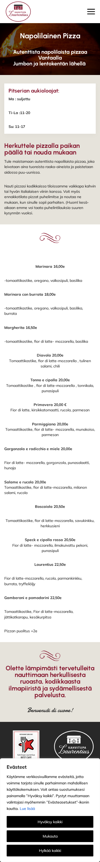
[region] (50, 810)
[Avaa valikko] (91, 11)
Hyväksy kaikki (50, 821)
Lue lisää (27, 808)
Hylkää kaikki (50, 850)
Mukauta (50, 836)
